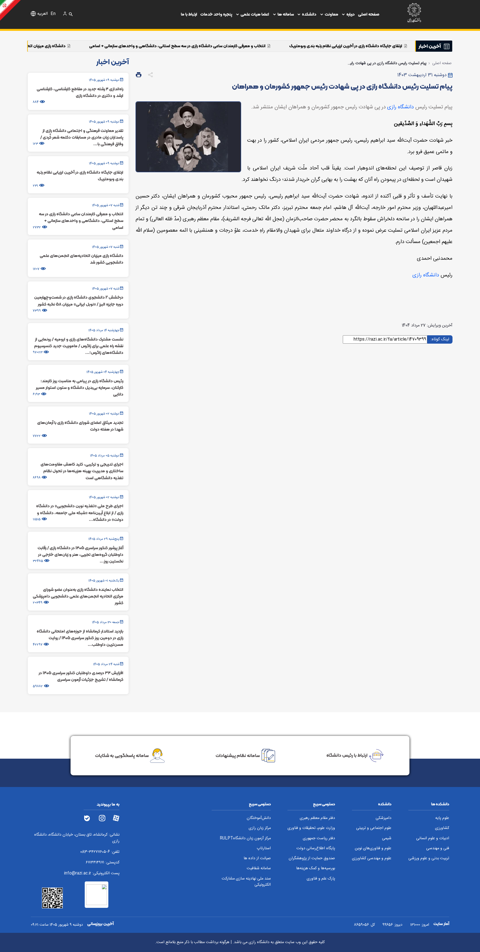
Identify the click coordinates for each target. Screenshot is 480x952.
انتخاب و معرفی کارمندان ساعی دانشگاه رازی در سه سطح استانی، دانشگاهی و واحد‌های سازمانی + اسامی (232, 45)
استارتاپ (264, 848)
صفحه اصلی (368, 14)
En (53, 14)
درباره (350, 14)
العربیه (42, 14)
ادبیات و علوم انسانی (432, 838)
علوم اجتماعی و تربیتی (373, 828)
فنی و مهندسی (437, 848)
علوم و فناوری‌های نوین (373, 848)
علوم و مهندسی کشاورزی (371, 858)
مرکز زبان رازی (260, 828)
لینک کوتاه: (439, 339)
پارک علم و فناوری (321, 879)
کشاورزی (442, 828)
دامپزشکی (383, 818)
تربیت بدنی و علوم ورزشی (428, 858)
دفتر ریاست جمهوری (319, 838)
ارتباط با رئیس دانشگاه (347, 755)
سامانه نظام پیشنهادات (238, 755)
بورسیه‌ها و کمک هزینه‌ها (315, 868)
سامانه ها (286, 14)
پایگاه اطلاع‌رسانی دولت (315, 848)
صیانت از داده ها (257, 858)
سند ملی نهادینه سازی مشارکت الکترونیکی (246, 882)
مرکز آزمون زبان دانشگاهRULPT (245, 838)
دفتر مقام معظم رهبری (317, 818)
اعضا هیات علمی (255, 14)
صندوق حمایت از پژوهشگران (312, 858)
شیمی (386, 838)
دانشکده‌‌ (309, 14)
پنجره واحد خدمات (216, 14)
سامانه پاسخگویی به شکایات (122, 755)
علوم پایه (442, 818)
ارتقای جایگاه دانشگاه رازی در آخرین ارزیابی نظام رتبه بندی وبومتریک (401, 45)
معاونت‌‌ (331, 14)
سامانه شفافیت (259, 868)
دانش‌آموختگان (259, 818)
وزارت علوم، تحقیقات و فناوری (311, 828)
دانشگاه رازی (400, 107)
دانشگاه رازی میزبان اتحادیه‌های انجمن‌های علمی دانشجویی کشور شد (62, 45)
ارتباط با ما (189, 14)
